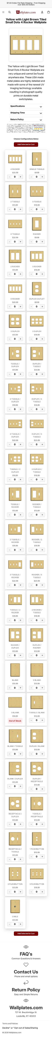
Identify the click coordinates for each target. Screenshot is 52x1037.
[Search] (9, 12)
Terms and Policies (10, 1023)
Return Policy (17, 119)
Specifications (17, 106)
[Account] (42, 12)
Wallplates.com (15, 1033)
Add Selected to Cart (26, 144)
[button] (15, 159)
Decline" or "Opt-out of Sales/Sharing (20, 1028)
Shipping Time (17, 112)
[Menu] (3, 12)
